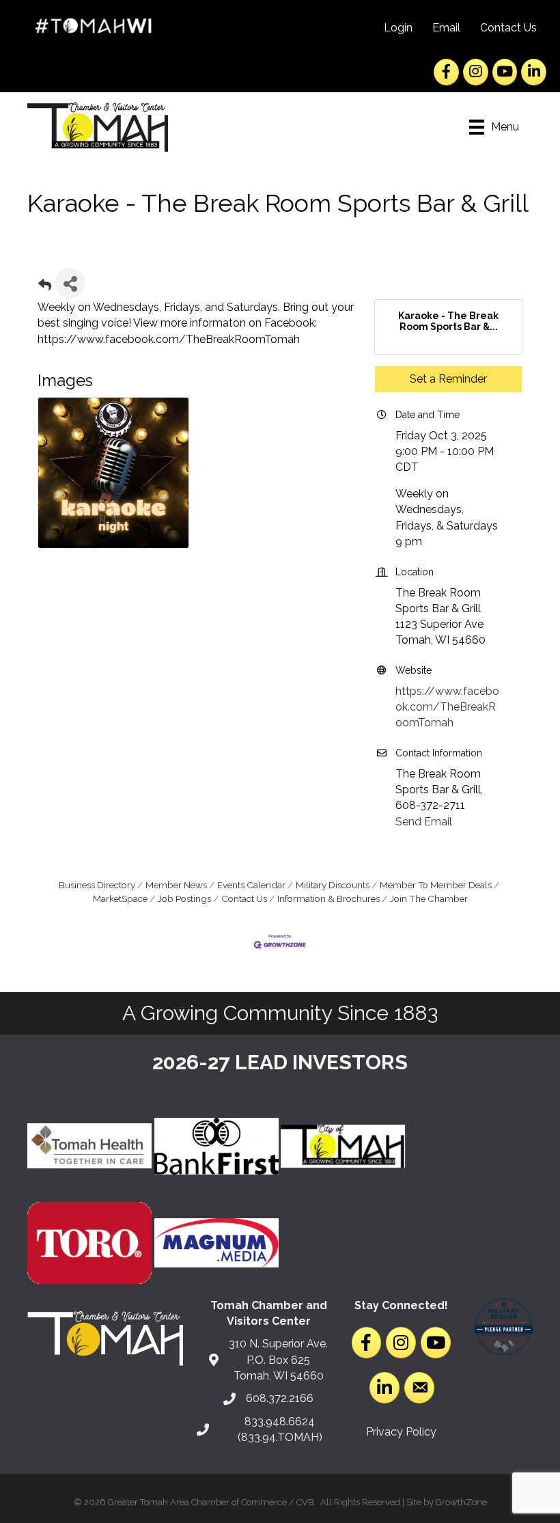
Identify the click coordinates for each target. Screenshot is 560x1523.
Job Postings (184, 898)
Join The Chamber (429, 898)
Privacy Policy (401, 1431)
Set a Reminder (448, 378)
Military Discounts (332, 884)
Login (398, 27)
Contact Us (508, 27)
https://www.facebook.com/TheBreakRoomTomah (447, 707)
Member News (176, 884)
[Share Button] (70, 283)
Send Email (423, 821)
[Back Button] (44, 287)
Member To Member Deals (436, 884)
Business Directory (97, 884)
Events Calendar (251, 884)
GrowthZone (461, 1502)
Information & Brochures (328, 898)
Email (446, 27)
